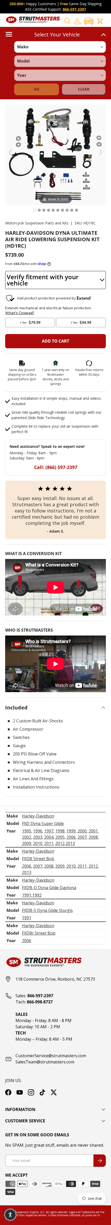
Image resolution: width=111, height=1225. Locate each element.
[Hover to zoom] (55, 154)
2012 (60, 843)
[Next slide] (101, 152)
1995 (26, 831)
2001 (93, 831)
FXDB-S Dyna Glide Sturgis (47, 910)
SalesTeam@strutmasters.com (44, 1062)
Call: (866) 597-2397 (55, 467)
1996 (37, 831)
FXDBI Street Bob (39, 933)
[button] (89, 21)
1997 (48, 831)
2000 (82, 831)
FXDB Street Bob (38, 858)
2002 (26, 837)
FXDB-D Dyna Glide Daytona (49, 887)
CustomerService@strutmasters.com (50, 1055)
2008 (93, 837)
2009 (26, 843)
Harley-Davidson (38, 816)
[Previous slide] (10, 152)
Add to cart (55, 341)
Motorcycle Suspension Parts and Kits (36, 223)
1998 (60, 831)
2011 (48, 843)
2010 (37, 843)
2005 (60, 837)
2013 (70, 843)
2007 (82, 837)
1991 (26, 895)
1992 (37, 895)
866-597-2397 (74, 9)
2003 (37, 837)
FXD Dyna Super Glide (43, 823)
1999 (71, 831)
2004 (48, 837)
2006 (71, 837)
